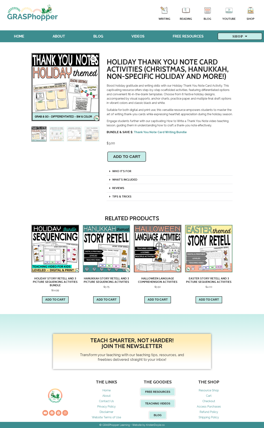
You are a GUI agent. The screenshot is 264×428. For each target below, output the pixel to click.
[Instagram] (65, 413)
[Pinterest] (58, 413)
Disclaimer (106, 412)
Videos (137, 36)
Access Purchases (209, 406)
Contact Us (106, 401)
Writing (164, 18)
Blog (207, 18)
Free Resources (188, 36)
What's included (124, 179)
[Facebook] (52, 413)
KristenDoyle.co (155, 425)
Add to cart (126, 156)
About (59, 36)
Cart (209, 395)
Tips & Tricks (121, 196)
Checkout (208, 401)
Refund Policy (209, 412)
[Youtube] (45, 413)
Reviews (118, 188)
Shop (250, 18)
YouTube (229, 18)
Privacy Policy (106, 406)
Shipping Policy (209, 417)
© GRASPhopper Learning (114, 425)
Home (19, 36)
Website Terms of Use (106, 417)
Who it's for (121, 171)
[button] (170, 171)
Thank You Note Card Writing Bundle (160, 132)
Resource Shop (209, 390)
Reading (186, 18)
